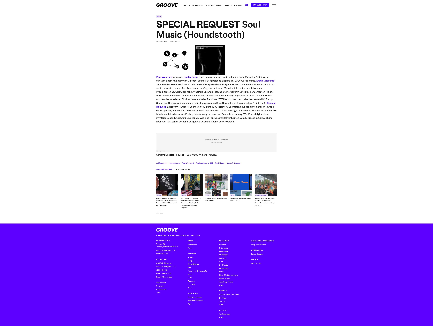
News (207, 195)
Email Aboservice (164, 277)
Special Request (233, 163)
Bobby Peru (190, 77)
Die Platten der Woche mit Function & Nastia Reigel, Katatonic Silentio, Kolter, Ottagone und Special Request (191, 203)
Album (159, 16)
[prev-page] (157, 212)
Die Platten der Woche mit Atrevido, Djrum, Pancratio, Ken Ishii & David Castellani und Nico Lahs (166, 201)
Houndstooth (174, 163)
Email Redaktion (163, 273)
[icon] (274, 5)
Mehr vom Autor (183, 169)
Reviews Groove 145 (204, 163)
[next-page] (161, 212)
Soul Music (219, 163)
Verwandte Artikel (164, 169)
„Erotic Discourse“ (265, 80)
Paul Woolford (164, 77)
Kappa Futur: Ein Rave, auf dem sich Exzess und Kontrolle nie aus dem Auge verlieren (265, 201)
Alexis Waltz (163, 41)
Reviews (159, 195)
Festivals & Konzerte (261, 195)
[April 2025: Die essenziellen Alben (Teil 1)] (241, 185)
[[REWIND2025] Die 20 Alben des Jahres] (216, 185)
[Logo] (167, 5)
